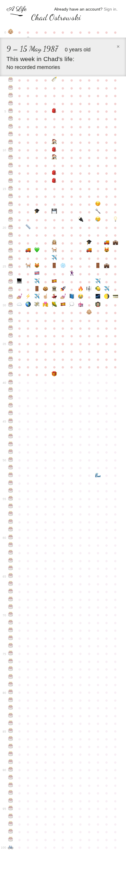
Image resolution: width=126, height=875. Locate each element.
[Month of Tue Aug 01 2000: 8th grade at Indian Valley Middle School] (54, 173)
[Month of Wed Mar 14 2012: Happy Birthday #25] (10, 266)
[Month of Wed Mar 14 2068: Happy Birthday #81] (10, 700)
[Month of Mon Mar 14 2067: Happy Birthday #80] (10, 692)
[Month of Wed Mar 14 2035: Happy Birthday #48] (10, 444)
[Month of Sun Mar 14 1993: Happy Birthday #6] (10, 119)
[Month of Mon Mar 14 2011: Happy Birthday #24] (10, 258)
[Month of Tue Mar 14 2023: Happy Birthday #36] (10, 351)
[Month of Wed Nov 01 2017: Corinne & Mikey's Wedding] (80, 305)
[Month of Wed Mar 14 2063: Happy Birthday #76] (10, 661)
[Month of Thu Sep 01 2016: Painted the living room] (63, 297)
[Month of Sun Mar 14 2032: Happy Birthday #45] (10, 421)
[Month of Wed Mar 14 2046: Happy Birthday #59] (10, 530)
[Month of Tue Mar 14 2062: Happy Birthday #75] (10, 653)
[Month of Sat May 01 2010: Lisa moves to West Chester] (28, 251)
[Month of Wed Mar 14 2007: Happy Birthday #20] (10, 227)
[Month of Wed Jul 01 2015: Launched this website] (45, 289)
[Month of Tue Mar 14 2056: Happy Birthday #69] (10, 607)
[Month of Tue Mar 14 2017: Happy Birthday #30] (10, 305)
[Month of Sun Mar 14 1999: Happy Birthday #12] (10, 165)
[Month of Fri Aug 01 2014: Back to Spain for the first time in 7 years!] (54, 282)
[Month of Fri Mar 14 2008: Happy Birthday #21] (10, 235)
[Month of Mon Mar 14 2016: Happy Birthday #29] (10, 297)
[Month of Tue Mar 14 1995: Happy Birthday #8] (10, 134)
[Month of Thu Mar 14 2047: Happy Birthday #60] (10, 537)
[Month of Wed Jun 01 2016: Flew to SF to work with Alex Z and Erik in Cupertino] (37, 297)
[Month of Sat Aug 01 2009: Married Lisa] (54, 243)
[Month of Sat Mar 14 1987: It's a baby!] (10, 32)
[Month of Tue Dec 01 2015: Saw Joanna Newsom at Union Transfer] (89, 289)
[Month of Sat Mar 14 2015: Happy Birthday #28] (10, 289)
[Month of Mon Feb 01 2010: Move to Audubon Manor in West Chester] (106, 243)
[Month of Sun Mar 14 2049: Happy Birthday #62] (10, 553)
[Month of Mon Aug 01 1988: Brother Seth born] (54, 80)
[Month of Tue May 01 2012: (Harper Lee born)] (28, 266)
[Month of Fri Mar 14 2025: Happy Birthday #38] (10, 367)
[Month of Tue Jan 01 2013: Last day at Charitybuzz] (97, 266)
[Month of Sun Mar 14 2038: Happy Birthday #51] (10, 468)
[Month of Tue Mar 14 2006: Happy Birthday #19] (10, 220)
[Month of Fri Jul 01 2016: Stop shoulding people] (45, 297)
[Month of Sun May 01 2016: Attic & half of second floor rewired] (28, 297)
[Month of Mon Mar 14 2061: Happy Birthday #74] (10, 646)
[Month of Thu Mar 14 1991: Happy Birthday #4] (10, 103)
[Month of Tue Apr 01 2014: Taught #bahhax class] (19, 282)
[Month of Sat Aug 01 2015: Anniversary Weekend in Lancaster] (54, 289)
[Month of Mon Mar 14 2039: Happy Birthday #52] (10, 475)
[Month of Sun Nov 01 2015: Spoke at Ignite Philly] (80, 289)
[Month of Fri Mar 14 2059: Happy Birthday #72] (10, 630)
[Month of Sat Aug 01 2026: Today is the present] (54, 374)
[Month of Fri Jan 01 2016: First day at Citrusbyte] (97, 289)
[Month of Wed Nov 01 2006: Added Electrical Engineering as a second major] (80, 220)
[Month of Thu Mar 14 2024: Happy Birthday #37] (10, 359)
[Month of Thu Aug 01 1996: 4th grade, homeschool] (54, 142)
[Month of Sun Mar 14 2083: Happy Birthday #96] (10, 816)
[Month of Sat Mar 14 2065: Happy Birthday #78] (10, 677)
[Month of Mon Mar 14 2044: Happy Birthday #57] (10, 514)
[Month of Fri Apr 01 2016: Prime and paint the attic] (19, 297)
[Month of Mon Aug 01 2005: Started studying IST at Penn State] (54, 212)
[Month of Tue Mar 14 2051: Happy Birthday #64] (10, 568)
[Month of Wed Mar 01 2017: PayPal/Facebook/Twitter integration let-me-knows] (115, 297)
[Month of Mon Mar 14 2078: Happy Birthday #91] (10, 778)
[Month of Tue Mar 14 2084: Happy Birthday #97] (10, 824)
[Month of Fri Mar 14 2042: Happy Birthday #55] (10, 499)
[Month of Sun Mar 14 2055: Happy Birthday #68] (10, 599)
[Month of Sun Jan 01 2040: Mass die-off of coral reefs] (97, 475)
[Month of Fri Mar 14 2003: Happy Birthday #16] (10, 196)
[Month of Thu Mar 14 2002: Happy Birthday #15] (10, 189)
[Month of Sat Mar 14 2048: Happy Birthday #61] (10, 545)
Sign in (110, 9)
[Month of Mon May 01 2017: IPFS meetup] (28, 305)
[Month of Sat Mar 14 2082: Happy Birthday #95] (10, 808)
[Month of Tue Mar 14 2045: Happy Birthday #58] (10, 522)
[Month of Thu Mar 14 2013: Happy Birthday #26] (10, 274)
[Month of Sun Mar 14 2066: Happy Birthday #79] (10, 685)
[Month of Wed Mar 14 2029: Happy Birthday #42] (10, 398)
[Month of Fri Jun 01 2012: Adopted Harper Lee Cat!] (37, 266)
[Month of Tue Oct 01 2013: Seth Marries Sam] (71, 274)
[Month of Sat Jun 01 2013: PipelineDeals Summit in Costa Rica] (37, 274)
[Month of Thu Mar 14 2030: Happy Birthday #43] (10, 406)
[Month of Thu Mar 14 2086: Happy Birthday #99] (10, 840)
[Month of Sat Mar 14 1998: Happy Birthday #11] (10, 157)
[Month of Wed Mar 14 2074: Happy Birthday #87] (10, 747)
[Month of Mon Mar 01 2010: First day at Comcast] (115, 243)
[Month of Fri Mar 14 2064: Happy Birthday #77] (10, 669)
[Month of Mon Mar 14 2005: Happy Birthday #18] (10, 212)
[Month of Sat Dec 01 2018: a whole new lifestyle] (89, 313)
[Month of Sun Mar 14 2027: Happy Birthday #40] (10, 382)
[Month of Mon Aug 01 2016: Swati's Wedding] (54, 297)
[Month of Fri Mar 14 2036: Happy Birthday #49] (10, 452)
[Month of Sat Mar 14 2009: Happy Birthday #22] (10, 243)
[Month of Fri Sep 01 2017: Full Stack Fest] (63, 305)
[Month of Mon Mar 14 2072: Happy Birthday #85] (10, 731)
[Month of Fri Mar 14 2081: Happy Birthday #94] (10, 801)
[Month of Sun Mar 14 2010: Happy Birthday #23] (10, 251)
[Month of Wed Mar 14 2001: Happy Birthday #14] (10, 181)
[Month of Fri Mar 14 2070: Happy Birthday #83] (10, 716)
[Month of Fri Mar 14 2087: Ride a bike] (10, 847)
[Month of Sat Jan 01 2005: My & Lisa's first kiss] (97, 204)
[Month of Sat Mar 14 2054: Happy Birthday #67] (10, 591)
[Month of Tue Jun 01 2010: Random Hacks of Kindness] (37, 251)
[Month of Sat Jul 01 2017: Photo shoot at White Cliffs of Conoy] (45, 305)
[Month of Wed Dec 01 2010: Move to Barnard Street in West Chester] (89, 251)
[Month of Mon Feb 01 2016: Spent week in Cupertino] (106, 289)
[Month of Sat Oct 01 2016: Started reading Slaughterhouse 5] (71, 297)
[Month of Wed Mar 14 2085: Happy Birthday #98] (10, 832)
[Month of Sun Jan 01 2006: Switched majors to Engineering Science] (97, 212)
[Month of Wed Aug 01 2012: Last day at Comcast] (54, 266)
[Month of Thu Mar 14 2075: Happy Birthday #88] (10, 754)
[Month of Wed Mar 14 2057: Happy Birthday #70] (10, 615)
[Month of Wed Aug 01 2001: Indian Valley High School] (54, 181)
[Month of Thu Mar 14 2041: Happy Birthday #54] (10, 491)
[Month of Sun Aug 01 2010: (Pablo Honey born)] (54, 251)
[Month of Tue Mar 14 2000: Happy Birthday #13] (10, 173)
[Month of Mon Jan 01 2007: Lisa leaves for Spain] (97, 220)
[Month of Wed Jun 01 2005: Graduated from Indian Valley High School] (37, 212)
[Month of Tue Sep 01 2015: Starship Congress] (63, 289)
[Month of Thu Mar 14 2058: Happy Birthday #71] (10, 623)
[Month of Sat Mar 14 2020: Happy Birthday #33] (10, 328)
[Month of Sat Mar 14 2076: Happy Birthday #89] (10, 762)
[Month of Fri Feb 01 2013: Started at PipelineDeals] (106, 266)
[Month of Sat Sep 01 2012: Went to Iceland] (63, 266)
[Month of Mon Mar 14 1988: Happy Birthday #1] (10, 80)
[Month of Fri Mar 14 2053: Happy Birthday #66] (10, 584)
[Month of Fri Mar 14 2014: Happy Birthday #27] (10, 282)
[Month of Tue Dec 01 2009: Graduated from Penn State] (89, 243)
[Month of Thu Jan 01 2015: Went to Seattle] (97, 282)
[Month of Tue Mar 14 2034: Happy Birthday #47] (10, 436)
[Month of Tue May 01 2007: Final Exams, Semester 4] (28, 227)
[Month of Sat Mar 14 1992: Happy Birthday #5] (10, 111)
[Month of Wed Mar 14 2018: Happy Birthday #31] (10, 313)
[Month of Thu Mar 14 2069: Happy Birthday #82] (10, 708)
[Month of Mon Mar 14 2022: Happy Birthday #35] (10, 344)
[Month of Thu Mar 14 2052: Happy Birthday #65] (10, 576)
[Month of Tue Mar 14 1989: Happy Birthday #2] (10, 88)
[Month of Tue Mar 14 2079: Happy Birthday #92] (10, 785)
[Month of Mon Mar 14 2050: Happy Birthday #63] (10, 561)
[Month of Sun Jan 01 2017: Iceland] (97, 297)
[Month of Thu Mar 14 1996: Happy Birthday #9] (10, 142)
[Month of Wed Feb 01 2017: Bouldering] (106, 297)
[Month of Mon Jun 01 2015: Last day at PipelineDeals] (37, 289)
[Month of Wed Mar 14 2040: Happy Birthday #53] (10, 483)
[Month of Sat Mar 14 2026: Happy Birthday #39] (10, 374)
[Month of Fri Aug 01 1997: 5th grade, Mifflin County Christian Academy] (54, 150)
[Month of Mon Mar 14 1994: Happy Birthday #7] (10, 127)
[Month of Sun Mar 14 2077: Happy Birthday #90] (10, 770)
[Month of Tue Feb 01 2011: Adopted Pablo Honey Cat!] (106, 251)
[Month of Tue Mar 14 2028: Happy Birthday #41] (10, 390)
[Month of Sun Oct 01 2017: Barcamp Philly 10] (71, 305)
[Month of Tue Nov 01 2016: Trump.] (80, 297)
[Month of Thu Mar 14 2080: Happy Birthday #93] (10, 793)
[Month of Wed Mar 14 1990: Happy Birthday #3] (10, 96)
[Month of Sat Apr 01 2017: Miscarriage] (19, 305)
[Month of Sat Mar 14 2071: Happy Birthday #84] (10, 723)
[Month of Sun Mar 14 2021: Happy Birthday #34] (10, 336)
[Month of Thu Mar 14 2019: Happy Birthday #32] (10, 320)
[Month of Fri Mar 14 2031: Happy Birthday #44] (10, 413)
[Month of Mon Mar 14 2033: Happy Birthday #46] (10, 429)
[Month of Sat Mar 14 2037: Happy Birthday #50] (10, 460)
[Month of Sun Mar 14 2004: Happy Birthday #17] (10, 204)
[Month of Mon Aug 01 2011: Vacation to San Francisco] (54, 258)
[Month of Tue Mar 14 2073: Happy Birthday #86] (10, 739)
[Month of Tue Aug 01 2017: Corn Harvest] (54, 305)
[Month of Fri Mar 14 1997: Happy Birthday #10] (10, 150)
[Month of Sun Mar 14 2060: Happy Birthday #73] (10, 638)
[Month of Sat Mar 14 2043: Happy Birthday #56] (10, 506)
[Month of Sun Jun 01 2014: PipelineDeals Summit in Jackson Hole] (37, 282)
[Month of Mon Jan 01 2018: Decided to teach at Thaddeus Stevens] (97, 305)
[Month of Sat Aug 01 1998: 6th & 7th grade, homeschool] (54, 157)
